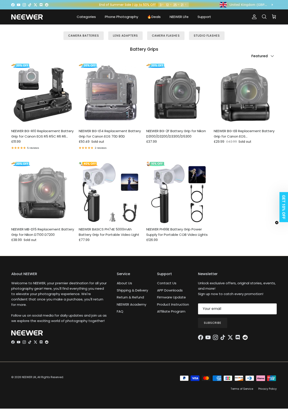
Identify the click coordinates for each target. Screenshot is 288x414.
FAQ (120, 311)
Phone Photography (121, 16)
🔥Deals (154, 16)
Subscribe (212, 323)
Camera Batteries (83, 35)
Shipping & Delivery (132, 290)
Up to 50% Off (145, 4)
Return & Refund (130, 297)
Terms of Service (242, 389)
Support (204, 16)
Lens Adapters (125, 35)
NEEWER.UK (29, 377)
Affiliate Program (171, 311)
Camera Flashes (166, 35)
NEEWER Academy (131, 304)
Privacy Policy (267, 389)
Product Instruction (173, 304)
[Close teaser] (277, 222)
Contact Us (166, 283)
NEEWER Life (179, 16)
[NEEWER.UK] (27, 17)
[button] (282, 207)
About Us (124, 283)
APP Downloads (170, 290)
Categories (86, 16)
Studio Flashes (207, 35)
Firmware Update (171, 297)
